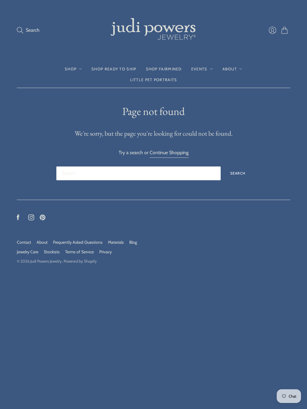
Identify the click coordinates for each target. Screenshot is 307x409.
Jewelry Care (27, 252)
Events (199, 68)
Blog (133, 242)
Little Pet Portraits (153, 79)
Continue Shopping (169, 152)
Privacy (105, 252)
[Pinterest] (43, 219)
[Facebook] (18, 219)
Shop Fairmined (164, 68)
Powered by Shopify (80, 261)
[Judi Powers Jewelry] (153, 30)
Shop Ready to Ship (113, 68)
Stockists (52, 252)
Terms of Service (79, 252)
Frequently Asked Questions (78, 242)
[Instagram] (31, 219)
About (229, 68)
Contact (24, 242)
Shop (70, 68)
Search (237, 173)
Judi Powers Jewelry (46, 261)
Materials (116, 242)
